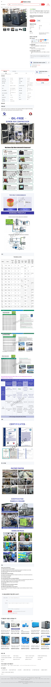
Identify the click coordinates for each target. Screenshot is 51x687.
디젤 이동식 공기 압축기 (29, 657)
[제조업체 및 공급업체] (26, 2)
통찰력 (39, 677)
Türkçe (48, 678)
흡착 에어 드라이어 (28, 659)
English (5, 678)
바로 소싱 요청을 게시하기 (12, 613)
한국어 (37, 678)
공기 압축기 (20, 669)
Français (15, 678)
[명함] (48, 75)
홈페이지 (2, 7)
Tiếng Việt (22, 679)
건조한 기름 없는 (15, 655)
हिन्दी (41, 678)
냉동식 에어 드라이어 (16, 659)
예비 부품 (39, 659)
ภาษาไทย (45, 678)
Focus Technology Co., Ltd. (26, 681)
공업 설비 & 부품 (6, 7)
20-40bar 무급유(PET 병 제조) (42, 655)
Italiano (24, 678)
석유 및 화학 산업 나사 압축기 (5, 655)
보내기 (10, 611)
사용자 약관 (18, 677)
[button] (31, 73)
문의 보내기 (32, 20)
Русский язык (20, 678)
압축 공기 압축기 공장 (27, 669)
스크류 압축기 (15, 7)
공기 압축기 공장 (4, 669)
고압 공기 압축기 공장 (12, 669)
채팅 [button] (39, 20)
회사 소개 (12, 677)
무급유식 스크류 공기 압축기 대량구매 (8, 672)
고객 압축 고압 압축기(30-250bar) (6, 657)
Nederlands (30, 678)
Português (12, 678)
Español (8, 678)
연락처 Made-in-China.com (30, 677)
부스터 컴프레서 (40, 657)
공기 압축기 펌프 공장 (35, 669)
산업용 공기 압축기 (44, 669)
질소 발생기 (3, 659)
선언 (14, 677)
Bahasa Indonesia (27, 679)
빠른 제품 (36, 677)
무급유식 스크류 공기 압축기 (30, 655)
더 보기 (2, 674)
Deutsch (27, 678)
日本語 (39, 678)
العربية (34, 678)
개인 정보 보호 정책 (23, 677)
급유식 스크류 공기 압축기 (17, 657)
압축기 (11, 7)
